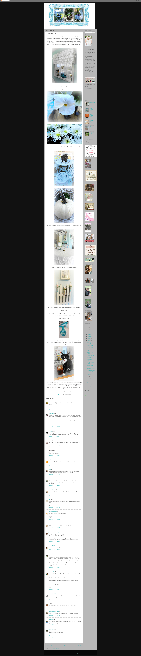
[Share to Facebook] (69, 394)
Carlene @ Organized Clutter (53, 611)
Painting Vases (90, 345)
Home (64, 645)
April (89, 382)
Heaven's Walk (51, 413)
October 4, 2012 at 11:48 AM (54, 624)
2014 (87, 328)
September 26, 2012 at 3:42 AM (54, 485)
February (89, 386)
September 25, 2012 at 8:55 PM (54, 436)
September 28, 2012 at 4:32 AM (54, 615)
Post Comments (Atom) (55, 648)
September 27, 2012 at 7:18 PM (54, 599)
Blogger (76, 653)
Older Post (79, 645)
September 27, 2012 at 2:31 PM (54, 589)
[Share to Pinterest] (70, 394)
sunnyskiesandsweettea (52, 511)
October (89, 338)
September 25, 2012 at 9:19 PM (54, 445)
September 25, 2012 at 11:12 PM (54, 474)
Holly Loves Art (51, 571)
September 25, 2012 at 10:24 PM (54, 465)
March (89, 384)
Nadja (50, 524)
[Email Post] (63, 394)
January (89, 388)
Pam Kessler (51, 619)
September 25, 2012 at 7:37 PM (54, 426)
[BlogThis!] (66, 394)
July (88, 376)
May (88, 380)
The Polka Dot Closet (52, 401)
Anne (49, 499)
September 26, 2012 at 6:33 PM (54, 567)
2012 (87, 332)
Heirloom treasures (52, 459)
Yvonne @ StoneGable (52, 593)
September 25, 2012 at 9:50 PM (54, 455)
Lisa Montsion (51, 629)
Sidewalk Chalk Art (90, 355)
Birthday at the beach (91, 368)
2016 (87, 324)
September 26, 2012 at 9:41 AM (54, 541)
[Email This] (65, 394)
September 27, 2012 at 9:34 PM (54, 607)
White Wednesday (90, 347)
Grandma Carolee (52, 489)
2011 (87, 390)
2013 (87, 330)
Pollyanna (50, 431)
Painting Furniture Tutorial (91, 109)
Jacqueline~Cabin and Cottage (54, 532)
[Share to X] (67, 394)
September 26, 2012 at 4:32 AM (54, 495)
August (89, 374)
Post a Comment (50, 640)
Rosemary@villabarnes (53, 545)
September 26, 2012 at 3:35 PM (54, 549)
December (89, 334)
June (88, 378)
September (89, 340)
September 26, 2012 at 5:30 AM (54, 507)
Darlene (50, 440)
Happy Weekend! (90, 357)
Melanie (50, 478)
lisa (49, 635)
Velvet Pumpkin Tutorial (91, 115)
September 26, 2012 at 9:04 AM (54, 527)
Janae (50, 469)
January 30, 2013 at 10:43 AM (54, 637)
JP (49, 603)
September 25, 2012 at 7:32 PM (54, 409)
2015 (87, 327)
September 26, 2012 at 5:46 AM (54, 519)
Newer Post (49, 645)
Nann (50, 554)
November (89, 336)
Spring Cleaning (92, 102)
